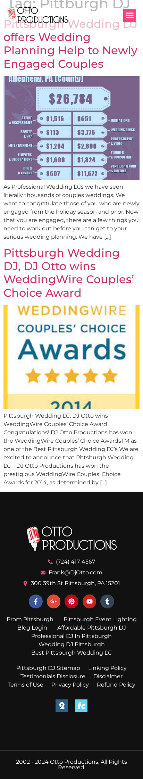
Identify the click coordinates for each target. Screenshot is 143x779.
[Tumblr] (107, 601)
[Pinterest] (71, 601)
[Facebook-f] (36, 601)
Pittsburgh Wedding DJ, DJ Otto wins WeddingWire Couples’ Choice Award (68, 273)
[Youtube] (89, 601)
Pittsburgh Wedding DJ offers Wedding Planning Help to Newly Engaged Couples (70, 44)
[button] (129, 15)
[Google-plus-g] (54, 601)
